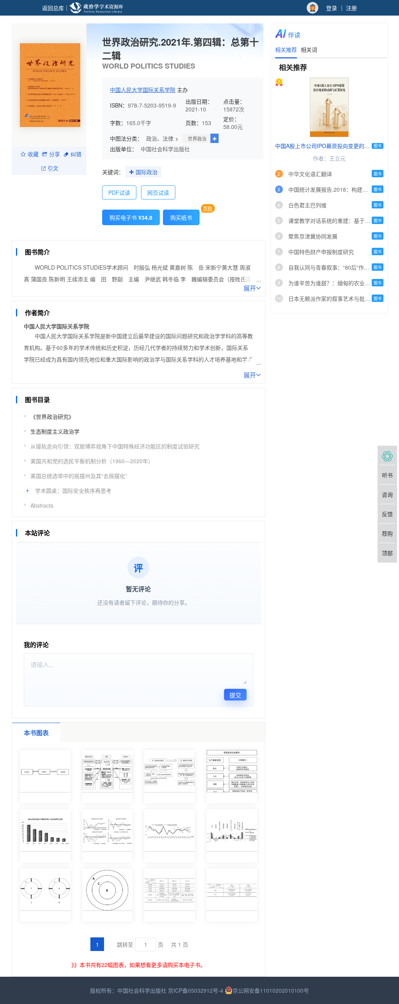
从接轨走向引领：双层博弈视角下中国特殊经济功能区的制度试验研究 (115, 446)
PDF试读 (119, 192)
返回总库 (53, 8)
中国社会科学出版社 (165, 149)
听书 (387, 475)
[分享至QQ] (84, 234)
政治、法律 (159, 138)
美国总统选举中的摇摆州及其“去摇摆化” (78, 476)
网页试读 (158, 192)
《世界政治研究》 (52, 416)
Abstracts (41, 505)
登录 (331, 8)
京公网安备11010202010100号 (271, 990)
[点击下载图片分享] (154, 234)
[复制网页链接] (54, 234)
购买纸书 (181, 217)
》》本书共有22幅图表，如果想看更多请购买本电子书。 (138, 965)
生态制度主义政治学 (54, 431)
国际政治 (146, 172)
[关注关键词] (131, 172)
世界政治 (197, 138)
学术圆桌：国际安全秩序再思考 (73, 490)
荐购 (207, 208)
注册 (351, 8)
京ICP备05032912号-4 (195, 990)
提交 (235, 695)
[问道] (387, 455)
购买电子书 (130, 217)
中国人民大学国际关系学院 (142, 90)
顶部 (387, 553)
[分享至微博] (69, 234)
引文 (53, 168)
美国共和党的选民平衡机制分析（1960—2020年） (92, 461)
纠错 (76, 154)
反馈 (387, 514)
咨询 (387, 494)
